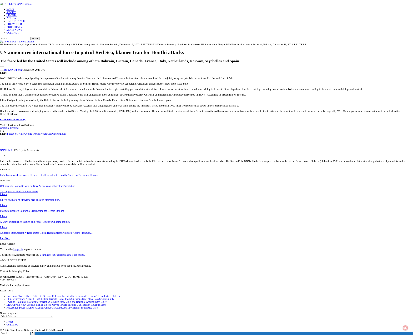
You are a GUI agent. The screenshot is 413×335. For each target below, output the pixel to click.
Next (7, 238)
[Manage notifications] (405, 327)
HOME (10, 9)
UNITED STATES (16, 21)
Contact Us (12, 324)
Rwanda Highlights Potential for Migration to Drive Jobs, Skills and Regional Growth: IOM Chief (56, 301)
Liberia (3, 194)
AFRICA (11, 18)
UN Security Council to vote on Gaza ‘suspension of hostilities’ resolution (37, 186)
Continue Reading (9, 128)
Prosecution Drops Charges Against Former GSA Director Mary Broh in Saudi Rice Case (52, 307)
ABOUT (11, 12)
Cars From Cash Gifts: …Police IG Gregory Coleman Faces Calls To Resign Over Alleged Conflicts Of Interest (63, 296)
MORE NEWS (14, 29)
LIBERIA (11, 15)
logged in (18, 249)
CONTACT (12, 32)
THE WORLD (14, 24)
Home (9, 321)
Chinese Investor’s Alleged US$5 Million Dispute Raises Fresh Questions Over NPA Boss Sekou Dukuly (60, 299)
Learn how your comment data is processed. (62, 254)
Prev (2, 238)
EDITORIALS (14, 26)
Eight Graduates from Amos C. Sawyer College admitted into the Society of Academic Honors (48, 175)
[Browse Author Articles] (6, 147)
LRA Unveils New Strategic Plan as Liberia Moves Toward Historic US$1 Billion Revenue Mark (56, 304)
